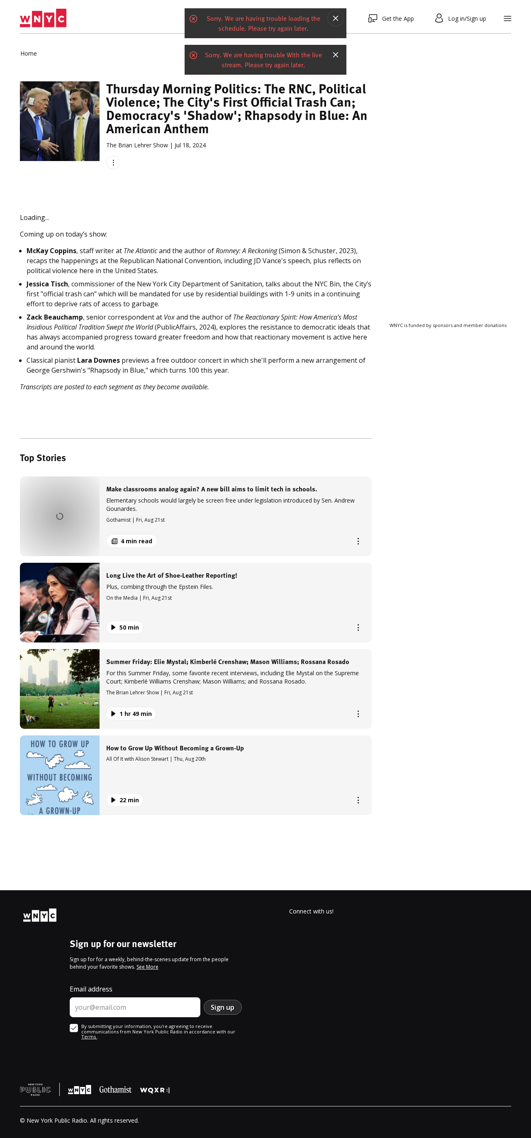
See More (147, 966)
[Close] (335, 18)
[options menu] (113, 162)
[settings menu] (507, 18)
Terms (89, 1036)
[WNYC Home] (43, 18)
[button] (196, 516)
